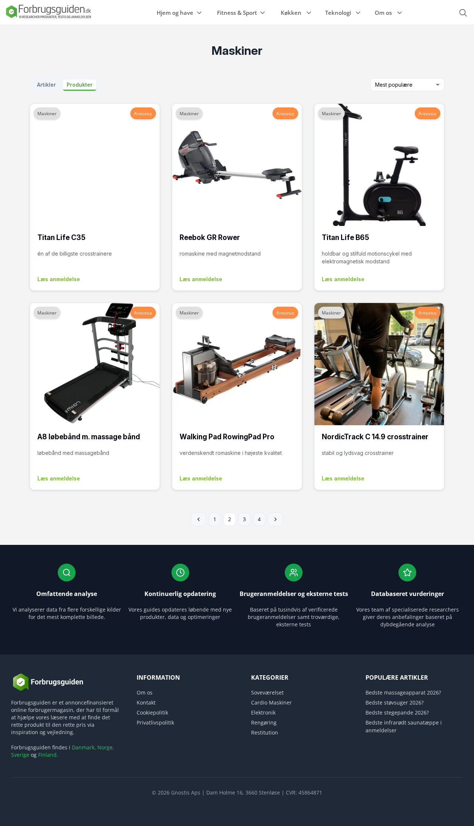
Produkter (80, 84)
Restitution (264, 732)
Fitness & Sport (237, 12)
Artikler (47, 84)
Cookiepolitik (152, 712)
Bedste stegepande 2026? (397, 712)
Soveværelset (267, 692)
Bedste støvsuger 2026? (394, 702)
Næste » (275, 519)
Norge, (105, 747)
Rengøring (264, 722)
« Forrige (198, 519)
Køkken (291, 12)
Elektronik (263, 712)
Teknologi (338, 12)
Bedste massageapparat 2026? (403, 692)
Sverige (20, 754)
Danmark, (84, 747)
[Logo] (48, 17)
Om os (383, 12)
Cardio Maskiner (271, 702)
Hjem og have (175, 12)
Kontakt (146, 702)
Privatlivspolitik (155, 722)
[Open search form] (462, 12)
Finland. (48, 754)
